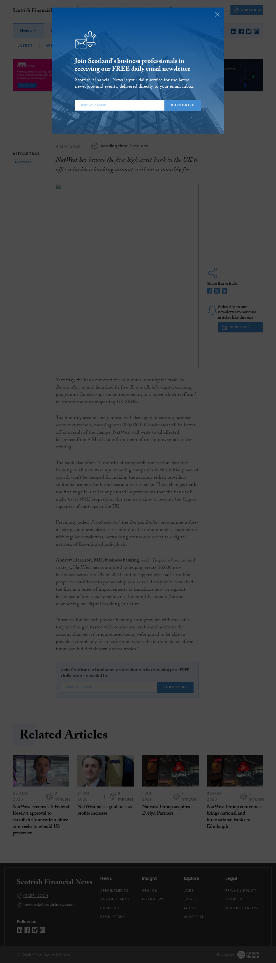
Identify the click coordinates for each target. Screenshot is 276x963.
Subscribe (183, 105)
